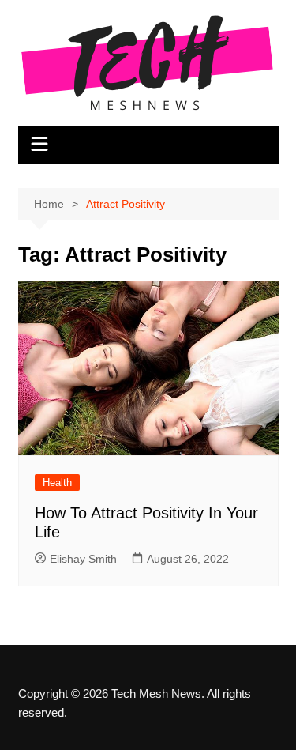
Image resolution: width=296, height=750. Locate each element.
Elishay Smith (83, 558)
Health (57, 482)
